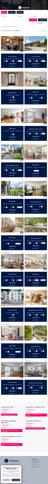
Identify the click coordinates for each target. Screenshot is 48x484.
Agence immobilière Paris (7, 26)
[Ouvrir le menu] (3, 7)
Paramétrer (6, 480)
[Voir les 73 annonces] (42, 19)
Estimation (20, 12)
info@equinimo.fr (36, 466)
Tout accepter (16, 480)
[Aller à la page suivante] (33, 398)
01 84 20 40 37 (35, 464)
